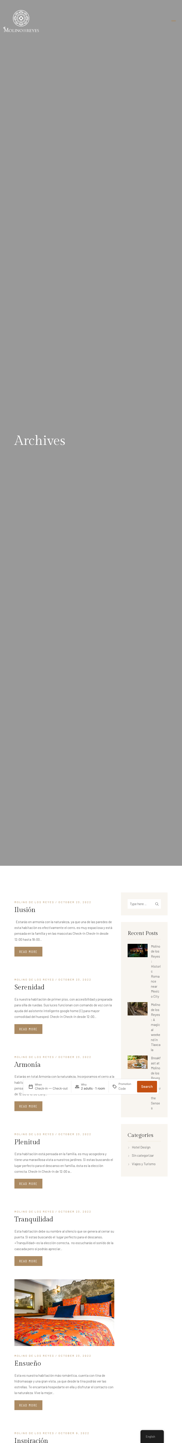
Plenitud (27, 1142)
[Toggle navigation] (173, 21)
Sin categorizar (143, 1155)
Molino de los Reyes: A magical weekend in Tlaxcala (155, 1027)
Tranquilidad (33, 1219)
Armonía (27, 1065)
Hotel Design (141, 1147)
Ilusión (25, 910)
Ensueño (27, 1364)
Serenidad (29, 987)
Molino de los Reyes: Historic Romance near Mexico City (156, 971)
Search (147, 1086)
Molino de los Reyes (34, 902)
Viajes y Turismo (144, 1164)
